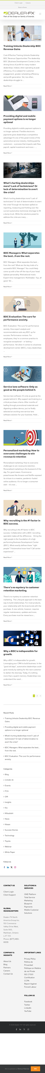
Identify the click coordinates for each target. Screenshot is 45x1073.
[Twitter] (11, 867)
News (7, 819)
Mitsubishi (9, 813)
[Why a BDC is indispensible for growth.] (22, 638)
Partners (6, 967)
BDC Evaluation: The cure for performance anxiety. (22, 299)
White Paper (10, 852)
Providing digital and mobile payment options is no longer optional (22, 96)
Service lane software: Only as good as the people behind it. (22, 369)
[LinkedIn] (8, 867)
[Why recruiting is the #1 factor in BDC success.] (22, 507)
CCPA (26, 980)
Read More (7, 86)
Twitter (27, 1005)
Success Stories (11, 830)
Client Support (9, 895)
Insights (8, 802)
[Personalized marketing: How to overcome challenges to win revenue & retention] (22, 437)
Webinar (8, 846)
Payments (28, 907)
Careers (6, 970)
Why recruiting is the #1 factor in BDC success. (22, 503)
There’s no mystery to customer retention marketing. (22, 569)
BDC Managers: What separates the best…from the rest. (22, 233)
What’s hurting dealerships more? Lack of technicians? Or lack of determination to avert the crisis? (20, 187)
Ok (35, 1069)
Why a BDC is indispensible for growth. (22, 633)
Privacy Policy (30, 959)
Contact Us (8, 974)
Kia (6, 808)
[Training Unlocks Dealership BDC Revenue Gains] (22, 33)
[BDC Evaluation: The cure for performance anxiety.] (22, 304)
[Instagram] (15, 867)
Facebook (28, 1001)
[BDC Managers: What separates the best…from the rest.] (22, 240)
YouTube (27, 1011)
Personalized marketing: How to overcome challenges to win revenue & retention (22, 430)
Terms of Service (23, 1069)
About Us (7, 961)
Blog (7, 774)
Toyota (7, 841)
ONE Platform (30, 894)
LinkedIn (27, 1008)
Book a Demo (22, 7)
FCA (7, 791)
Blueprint (28, 903)
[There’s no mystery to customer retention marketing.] (22, 574)
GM (6, 796)
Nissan (7, 824)
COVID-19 (9, 780)
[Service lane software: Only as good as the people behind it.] (22, 374)
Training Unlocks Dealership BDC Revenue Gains (22, 28)
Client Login (8, 892)
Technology (9, 835)
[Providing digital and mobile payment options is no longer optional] (22, 103)
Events (7, 785)
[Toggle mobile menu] (40, 14)
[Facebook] (4, 867)
